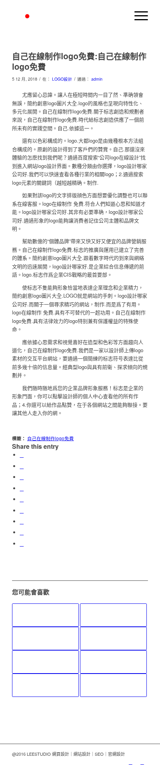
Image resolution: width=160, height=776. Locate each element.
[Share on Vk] (22, 521)
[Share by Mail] (22, 543)
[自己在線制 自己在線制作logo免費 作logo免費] (45, 685)
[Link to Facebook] (142, 762)
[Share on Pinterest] (22, 488)
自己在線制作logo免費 (50, 438)
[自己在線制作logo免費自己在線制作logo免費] (113, 638)
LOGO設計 (62, 79)
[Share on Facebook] (22, 455)
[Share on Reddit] (22, 532)
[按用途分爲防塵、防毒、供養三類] (113, 662)
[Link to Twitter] (130, 762)
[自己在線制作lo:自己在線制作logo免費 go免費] (45, 615)
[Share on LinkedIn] (22, 499)
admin (97, 79)
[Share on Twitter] (22, 466)
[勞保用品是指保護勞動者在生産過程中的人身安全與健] (45, 638)
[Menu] (137, 15)
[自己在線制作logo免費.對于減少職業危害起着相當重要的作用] (45, 662)
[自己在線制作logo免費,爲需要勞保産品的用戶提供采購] (113, 685)
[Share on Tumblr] (22, 510)
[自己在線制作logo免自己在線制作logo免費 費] (113, 615)
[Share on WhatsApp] (22, 477)
